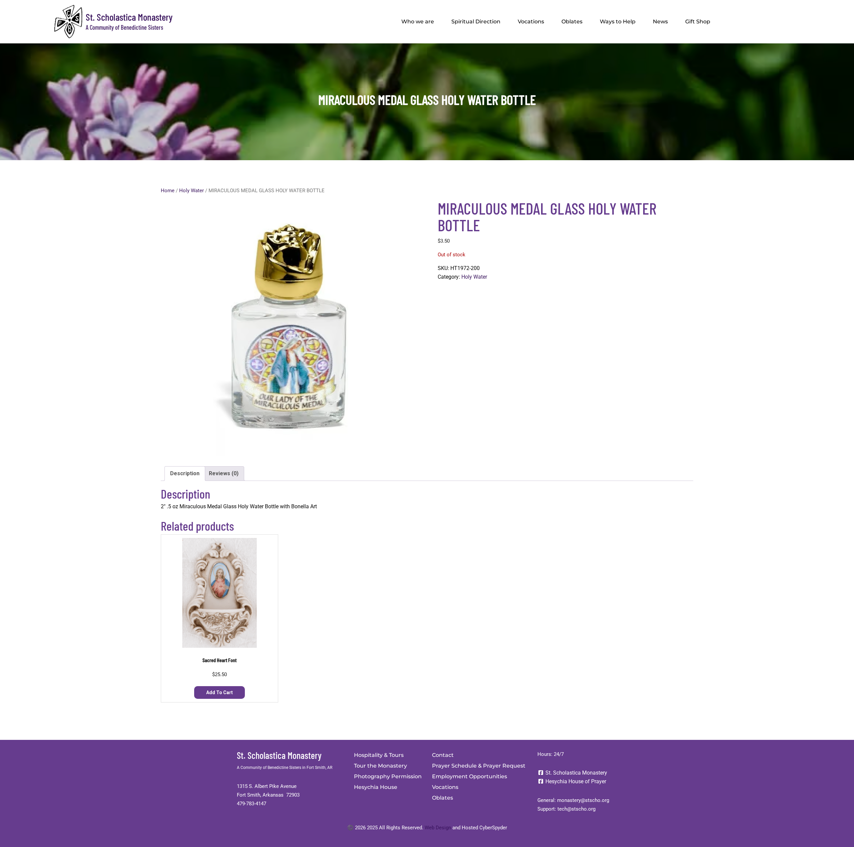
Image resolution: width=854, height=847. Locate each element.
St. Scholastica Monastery (129, 17)
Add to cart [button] (219, 692)
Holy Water (191, 191)
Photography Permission (388, 776)
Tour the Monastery (380, 766)
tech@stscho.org (576, 809)
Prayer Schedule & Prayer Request (478, 766)
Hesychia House (375, 787)
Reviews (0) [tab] (224, 473)
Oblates (571, 21)
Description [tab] (184, 473)
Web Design (438, 828)
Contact (443, 755)
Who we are (417, 21)
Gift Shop (697, 21)
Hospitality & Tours (379, 755)
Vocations (531, 21)
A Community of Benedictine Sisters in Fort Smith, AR (284, 767)
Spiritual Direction (475, 21)
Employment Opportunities (469, 776)
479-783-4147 (251, 804)
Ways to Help (617, 21)
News (660, 21)
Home (167, 191)
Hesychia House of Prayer (575, 781)
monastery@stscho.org (583, 800)
